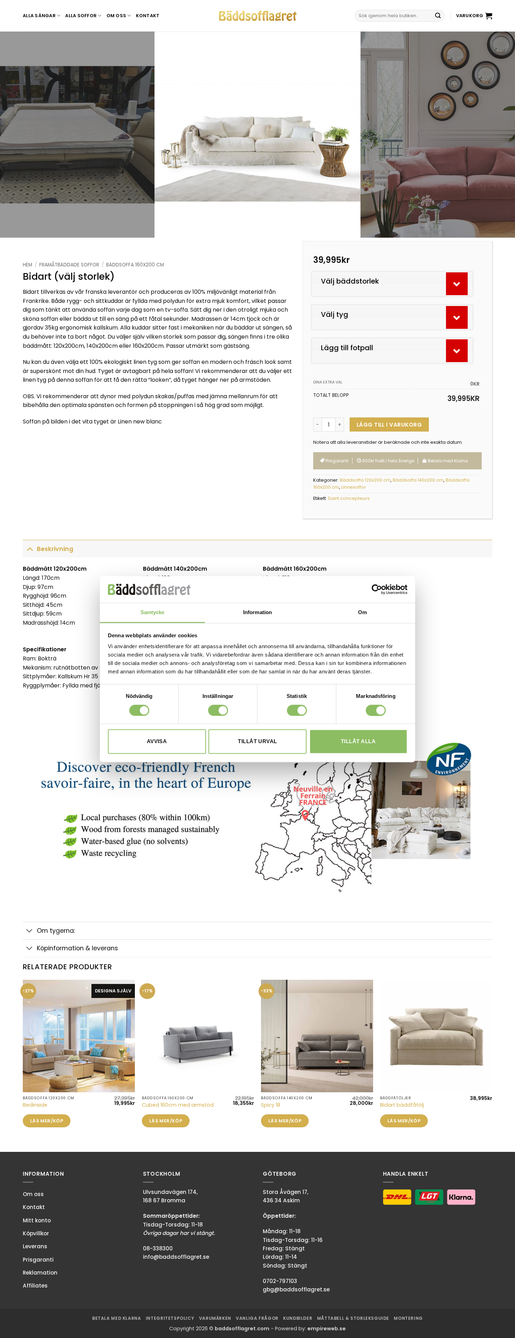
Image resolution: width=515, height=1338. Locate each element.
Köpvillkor (36, 1233)
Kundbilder (297, 1318)
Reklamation (40, 1272)
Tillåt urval (257, 742)
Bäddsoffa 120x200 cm (365, 480)
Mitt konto (37, 1220)
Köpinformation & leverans (77, 948)
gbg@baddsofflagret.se (296, 1289)
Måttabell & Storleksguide (353, 1318)
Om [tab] (362, 613)
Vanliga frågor (257, 1318)
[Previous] (19, 134)
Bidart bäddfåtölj (402, 1105)
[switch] (218, 710)
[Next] (495, 134)
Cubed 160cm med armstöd (178, 1105)
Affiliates (35, 1285)
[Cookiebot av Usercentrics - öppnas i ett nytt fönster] (376, 589)
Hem (27, 265)
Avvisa (157, 742)
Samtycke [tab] (152, 613)
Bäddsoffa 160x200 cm (135, 265)
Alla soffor (81, 16)
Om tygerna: (56, 930)
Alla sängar (39, 16)
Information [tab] (257, 613)
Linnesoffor (353, 487)
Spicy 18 (270, 1105)
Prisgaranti (336, 461)
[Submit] (438, 16)
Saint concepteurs (349, 498)
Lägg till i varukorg (389, 424)
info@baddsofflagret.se (176, 1257)
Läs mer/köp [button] (46, 1121)
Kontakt (148, 16)
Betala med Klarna (116, 1318)
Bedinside (35, 1105)
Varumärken (215, 1318)
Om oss (116, 16)
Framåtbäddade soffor (69, 265)
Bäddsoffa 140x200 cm (418, 480)
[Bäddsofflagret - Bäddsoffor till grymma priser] (257, 16)
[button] (474, 15)
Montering (408, 1318)
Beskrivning (55, 549)
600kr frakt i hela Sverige (387, 461)
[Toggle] (29, 548)
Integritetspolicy (170, 1318)
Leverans (35, 1246)
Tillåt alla (358, 742)
